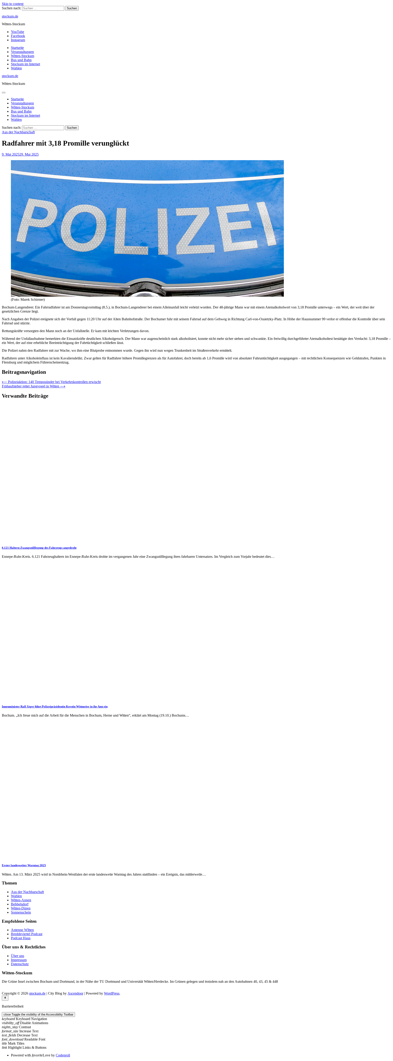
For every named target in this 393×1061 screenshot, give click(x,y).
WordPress (111, 993)
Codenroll (63, 1055)
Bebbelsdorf (19, 904)
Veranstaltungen (22, 52)
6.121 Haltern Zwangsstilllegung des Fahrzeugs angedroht (39, 547)
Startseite (17, 48)
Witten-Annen (21, 900)
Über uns (17, 956)
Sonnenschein (21, 912)
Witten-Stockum (22, 56)
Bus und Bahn (21, 60)
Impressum (19, 960)
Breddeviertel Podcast (26, 934)
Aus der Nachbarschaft (18, 132)
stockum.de (10, 16)
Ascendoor (75, 993)
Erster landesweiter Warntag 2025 (24, 865)
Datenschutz (20, 964)
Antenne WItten (22, 930)
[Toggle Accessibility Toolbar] (5, 997)
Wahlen (16, 68)
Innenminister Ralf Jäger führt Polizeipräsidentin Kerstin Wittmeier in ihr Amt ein (55, 706)
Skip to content (12, 4)
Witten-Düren (20, 908)
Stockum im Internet (25, 64)
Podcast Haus (20, 938)
